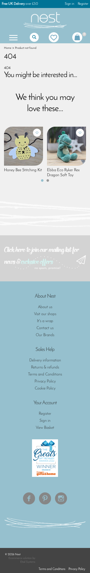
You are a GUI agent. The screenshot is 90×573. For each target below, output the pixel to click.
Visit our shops (45, 314)
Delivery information (45, 360)
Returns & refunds (45, 367)
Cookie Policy (45, 389)
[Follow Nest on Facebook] (29, 498)
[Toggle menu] (12, 37)
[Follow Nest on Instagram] (61, 498)
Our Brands (45, 335)
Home (7, 48)
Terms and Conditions (45, 374)
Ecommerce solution (20, 558)
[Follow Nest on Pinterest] (45, 498)
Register (83, 4)
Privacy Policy (45, 381)
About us (45, 307)
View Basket (45, 428)
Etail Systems (27, 561)
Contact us (45, 328)
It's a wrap (45, 321)
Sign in (69, 4)
